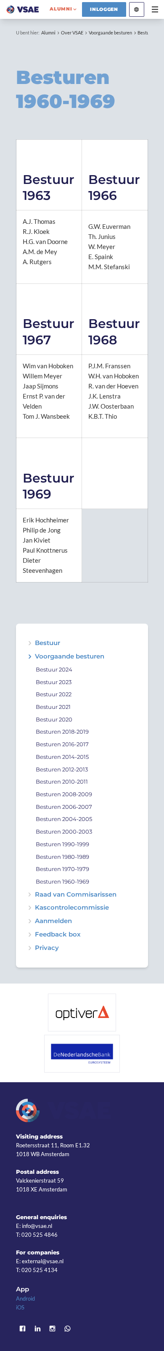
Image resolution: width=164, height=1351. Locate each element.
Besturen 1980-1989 (62, 857)
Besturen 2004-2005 (64, 819)
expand (29, 656)
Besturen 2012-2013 (62, 769)
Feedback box (58, 934)
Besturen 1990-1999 (62, 844)
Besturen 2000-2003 (64, 832)
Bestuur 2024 (54, 669)
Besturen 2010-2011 (62, 782)
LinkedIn (37, 1328)
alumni (61, 9)
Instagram (52, 1328)
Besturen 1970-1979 (62, 869)
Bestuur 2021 (53, 707)
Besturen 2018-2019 (62, 732)
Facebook (22, 1328)
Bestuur (47, 643)
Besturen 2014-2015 (62, 757)
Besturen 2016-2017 (62, 744)
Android (25, 1298)
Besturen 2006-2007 (64, 807)
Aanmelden (53, 921)
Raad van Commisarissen (75, 894)
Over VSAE (72, 32)
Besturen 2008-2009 (64, 794)
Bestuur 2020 (54, 719)
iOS (20, 1307)
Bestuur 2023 (53, 682)
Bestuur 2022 (53, 694)
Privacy (47, 948)
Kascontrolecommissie (72, 907)
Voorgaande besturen (110, 32)
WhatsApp (67, 1328)
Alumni (48, 32)
